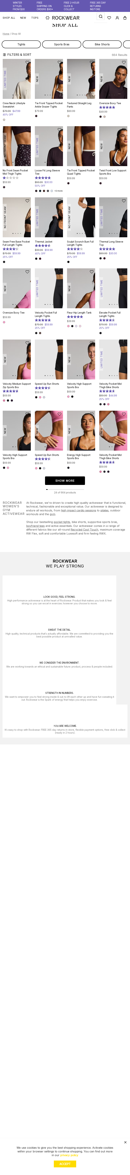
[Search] (100, 16)
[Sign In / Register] (117, 18)
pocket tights (62, 522)
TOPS (35, 17)
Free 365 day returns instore (98, 6)
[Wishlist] (109, 17)
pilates (104, 510)
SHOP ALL (9, 17)
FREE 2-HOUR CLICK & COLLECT (71, 6)
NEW (23, 17)
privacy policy (69, 1155)
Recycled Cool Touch (84, 529)
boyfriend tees (35, 526)
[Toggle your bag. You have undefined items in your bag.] (125, 17)
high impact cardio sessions (78, 510)
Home (6, 33)
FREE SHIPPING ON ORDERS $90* (45, 6)
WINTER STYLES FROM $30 (19, 6)
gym (52, 514)
